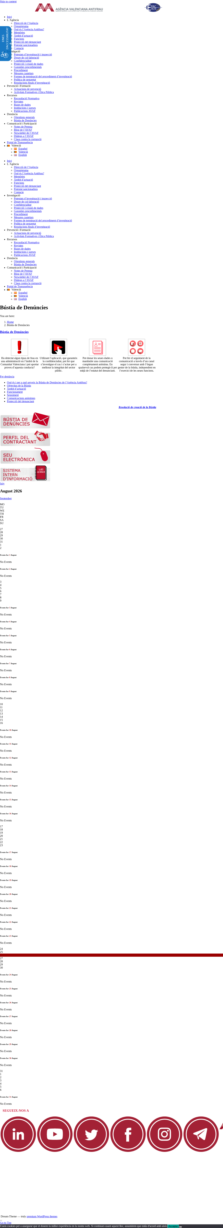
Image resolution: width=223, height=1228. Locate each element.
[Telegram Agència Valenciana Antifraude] (201, 1151)
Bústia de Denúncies (14, 332)
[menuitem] (115, 16)
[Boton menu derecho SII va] (25, 480)
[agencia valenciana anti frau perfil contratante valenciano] (25, 445)
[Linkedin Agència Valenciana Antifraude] (18, 1151)
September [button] (6, 498)
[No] (180, 1226)
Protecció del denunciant (20, 401)
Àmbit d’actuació (16, 388)
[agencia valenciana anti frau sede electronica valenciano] (25, 462)
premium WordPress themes (42, 1216)
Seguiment (13, 395)
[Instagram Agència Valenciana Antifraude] (164, 1151)
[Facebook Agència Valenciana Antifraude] (128, 1151)
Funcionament (15, 391)
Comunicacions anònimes (21, 398)
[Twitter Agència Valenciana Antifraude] (91, 1151)
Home (10, 321)
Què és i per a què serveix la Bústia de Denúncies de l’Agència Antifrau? (47, 382)
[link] (103, 7)
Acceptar (173, 1226)
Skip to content (8, 1)
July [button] (2, 483)
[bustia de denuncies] (25, 427)
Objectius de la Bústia (19, 385)
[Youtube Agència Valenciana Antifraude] (55, 1151)
